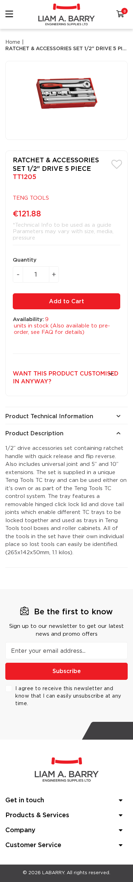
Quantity (25, 260)
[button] (116, 164)
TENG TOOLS (31, 198)
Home (12, 42)
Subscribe (66, 671)
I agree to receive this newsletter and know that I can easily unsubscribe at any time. (68, 696)
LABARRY (53, 873)
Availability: (28, 319)
